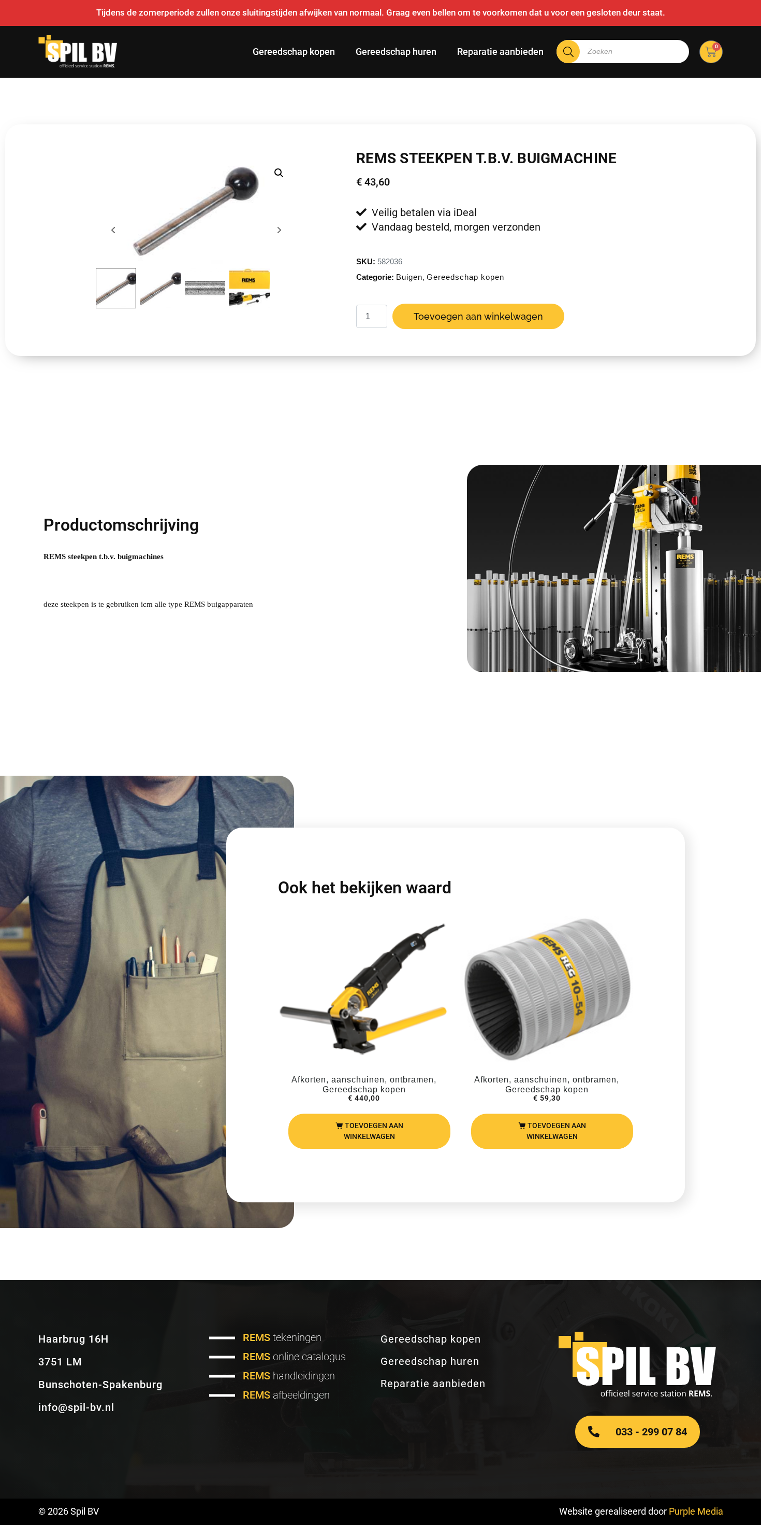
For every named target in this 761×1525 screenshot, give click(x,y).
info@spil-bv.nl (76, 1407)
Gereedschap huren (396, 51)
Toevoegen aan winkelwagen (478, 316)
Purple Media (696, 1511)
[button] (279, 173)
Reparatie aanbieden (500, 51)
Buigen (409, 277)
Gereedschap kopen (294, 51)
